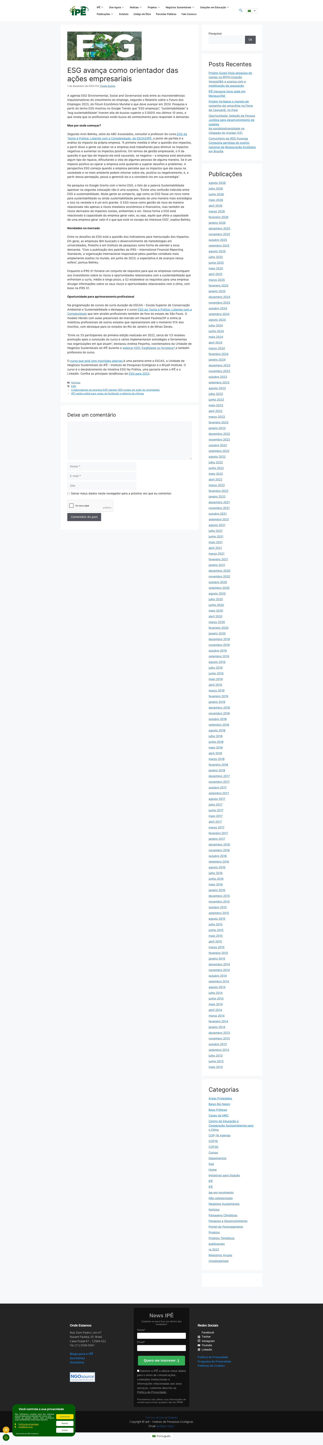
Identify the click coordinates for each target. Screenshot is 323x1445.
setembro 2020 (219, 588)
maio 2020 (216, 610)
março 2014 (217, 1015)
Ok (250, 39)
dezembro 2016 (219, 844)
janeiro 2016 (217, 890)
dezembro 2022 (219, 434)
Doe (211, 1164)
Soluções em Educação (213, 7)
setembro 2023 (219, 382)
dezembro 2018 (219, 707)
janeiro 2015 (217, 958)
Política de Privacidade (152, 1392)
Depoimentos (217, 1158)
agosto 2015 (217, 918)
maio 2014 (216, 1004)
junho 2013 (216, 1061)
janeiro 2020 (217, 633)
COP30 (213, 1147)
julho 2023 (216, 394)
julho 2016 (216, 873)
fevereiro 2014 (218, 1021)
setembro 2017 (219, 793)
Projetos (152, 7)
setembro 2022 (219, 451)
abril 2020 (215, 616)
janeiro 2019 (217, 702)
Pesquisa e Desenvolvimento (228, 1221)
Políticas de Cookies (211, 1365)
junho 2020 (216, 605)
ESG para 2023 (139, 373)
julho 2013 (216, 1055)
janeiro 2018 (217, 770)
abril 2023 (215, 411)
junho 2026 (216, 194)
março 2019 (217, 690)
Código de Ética (142, 14)
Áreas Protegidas (220, 1098)
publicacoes (217, 1244)
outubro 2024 (218, 308)
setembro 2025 (219, 245)
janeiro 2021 (217, 565)
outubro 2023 (218, 376)
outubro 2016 (218, 856)
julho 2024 (216, 325)
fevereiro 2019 (218, 696)
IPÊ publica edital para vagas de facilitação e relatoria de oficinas (107, 393)
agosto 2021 (217, 525)
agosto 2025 (217, 251)
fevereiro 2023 (218, 422)
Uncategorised (218, 1261)
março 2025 (217, 280)
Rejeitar (65, 1423)
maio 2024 (216, 337)
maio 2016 (216, 884)
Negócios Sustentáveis (178, 7)
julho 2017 (215, 804)
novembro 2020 (219, 576)
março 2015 (216, 947)
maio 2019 (216, 679)
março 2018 (216, 759)
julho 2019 (216, 667)
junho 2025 (216, 262)
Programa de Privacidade (214, 1361)
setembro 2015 (219, 913)
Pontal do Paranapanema (226, 1226)
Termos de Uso (155, 1417)
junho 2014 (216, 998)
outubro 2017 (218, 787)
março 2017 (216, 827)
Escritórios (77, 1358)
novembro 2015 (219, 901)
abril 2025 (215, 274)
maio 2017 (216, 816)
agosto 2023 (217, 388)
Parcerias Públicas (166, 14)
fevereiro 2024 (218, 354)
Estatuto (123, 14)
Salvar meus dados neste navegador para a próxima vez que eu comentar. (121, 493)
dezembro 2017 (219, 776)
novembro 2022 (219, 439)
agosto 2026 (217, 183)
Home (213, 1169)
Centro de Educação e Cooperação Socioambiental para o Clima (231, 1125)
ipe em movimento (221, 1192)
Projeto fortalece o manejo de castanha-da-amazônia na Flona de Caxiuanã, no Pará (231, 106)
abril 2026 (215, 205)
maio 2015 (216, 935)
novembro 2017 (219, 781)
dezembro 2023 (219, 365)
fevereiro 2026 (218, 217)
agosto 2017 (217, 799)
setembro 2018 (219, 724)
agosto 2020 (217, 593)
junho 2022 (216, 468)
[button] (241, 10)
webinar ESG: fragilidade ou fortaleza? (149, 348)
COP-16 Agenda (219, 1135)
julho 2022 (216, 462)
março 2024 (217, 348)
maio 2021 (216, 542)
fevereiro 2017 (218, 833)
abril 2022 (215, 479)
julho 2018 (215, 736)
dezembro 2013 (219, 1032)
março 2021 (216, 553)
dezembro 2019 (219, 639)
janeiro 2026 (217, 222)
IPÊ (98, 7)
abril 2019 (215, 685)
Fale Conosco (189, 14)
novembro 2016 (219, 850)
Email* (141, 1342)
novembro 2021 (219, 508)
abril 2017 (215, 821)
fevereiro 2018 (218, 764)
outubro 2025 (218, 240)
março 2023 (217, 416)
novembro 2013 (219, 1038)
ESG (73, 386)
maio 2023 (216, 405)
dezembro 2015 (219, 896)
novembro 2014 (219, 970)
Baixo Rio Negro (219, 1104)
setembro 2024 (219, 314)
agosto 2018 (217, 730)
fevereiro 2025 (218, 285)
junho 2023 (216, 399)
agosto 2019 (217, 662)
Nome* (141, 1330)
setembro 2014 (219, 981)
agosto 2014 (217, 987)
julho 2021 (215, 531)
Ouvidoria (77, 1362)
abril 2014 (215, 1010)
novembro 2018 (219, 713)
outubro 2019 (218, 650)
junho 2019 (216, 673)
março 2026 (217, 211)
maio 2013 (216, 1067)
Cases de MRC (219, 1115)
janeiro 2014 (217, 1027)
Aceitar (65, 1430)
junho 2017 (216, 810)
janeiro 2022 (217, 496)
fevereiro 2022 (218, 491)
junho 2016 (216, 878)
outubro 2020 (218, 582)
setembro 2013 (219, 1050)
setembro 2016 (219, 861)
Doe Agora (115, 7)
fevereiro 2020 (218, 627)
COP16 (213, 1141)
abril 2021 (215, 548)
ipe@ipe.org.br (165, 1426)
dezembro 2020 (219, 570)
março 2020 (217, 622)
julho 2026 (216, 188)
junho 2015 (216, 930)
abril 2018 (215, 753)
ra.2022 (214, 1249)
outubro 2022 (218, 445)
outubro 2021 (218, 513)
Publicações (103, 14)
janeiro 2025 (217, 291)
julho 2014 (216, 993)
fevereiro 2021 (218, 559)
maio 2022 (216, 473)
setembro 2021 (219, 519)
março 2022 (217, 485)
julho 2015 (215, 924)
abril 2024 (215, 342)
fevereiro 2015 (218, 953)
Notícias (134, 7)
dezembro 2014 (219, 964)
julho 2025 (216, 257)
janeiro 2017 (217, 839)
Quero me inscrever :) (161, 1360)
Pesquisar (215, 33)
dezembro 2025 (219, 228)
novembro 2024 (219, 302)
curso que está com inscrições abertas (96, 361)
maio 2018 (216, 747)
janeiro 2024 (217, 359)
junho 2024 (216, 331)
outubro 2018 (218, 719)
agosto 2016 (217, 867)
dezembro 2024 (219, 297)
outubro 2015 (218, 907)
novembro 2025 (219, 234)
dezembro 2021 (219, 502)
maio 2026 (216, 200)
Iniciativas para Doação (224, 1175)
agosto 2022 (217, 456)
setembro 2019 (219, 656)
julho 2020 (216, 599)
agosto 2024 (217, 319)
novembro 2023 (219, 371)
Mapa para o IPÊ (81, 1354)
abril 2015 (215, 941)
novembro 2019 (219, 645)
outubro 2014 (218, 975)
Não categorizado (221, 1198)
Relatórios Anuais (220, 1255)
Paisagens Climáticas (223, 1215)
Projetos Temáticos (222, 1238)
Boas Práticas (218, 1109)
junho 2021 (216, 536)
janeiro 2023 (217, 428)
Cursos (213, 1152)
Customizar (65, 1416)
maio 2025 (216, 268)
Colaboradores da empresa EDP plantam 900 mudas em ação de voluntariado (115, 389)
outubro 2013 (218, 1044)
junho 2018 (216, 742)
